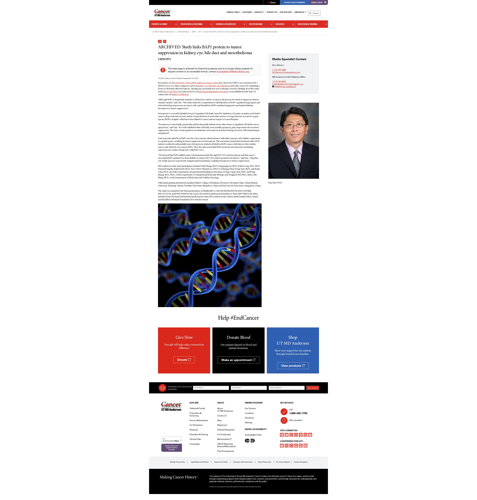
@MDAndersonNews (285, 86)
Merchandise (223, 439)
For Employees (224, 434)
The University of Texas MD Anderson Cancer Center (194, 83)
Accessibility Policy (253, 435)
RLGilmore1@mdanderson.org (286, 72)
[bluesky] (305, 435)
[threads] (310, 435)
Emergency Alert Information (243, 462)
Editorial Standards (225, 430)
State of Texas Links (264, 462)
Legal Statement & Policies (200, 462)
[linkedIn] (300, 435)
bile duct (212, 86)
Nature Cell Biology (180, 95)
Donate (182, 359)
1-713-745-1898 (279, 70)
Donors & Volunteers (226, 24)
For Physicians (255, 24)
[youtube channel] (291, 435)
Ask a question (296, 420)
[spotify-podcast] (286, 445)
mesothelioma (223, 86)
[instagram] (296, 435)
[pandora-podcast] (296, 445)
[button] (160, 40)
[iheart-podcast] (300, 445)
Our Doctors (285, 12)
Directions (249, 418)
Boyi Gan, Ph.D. (170, 92)
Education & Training (307, 24)
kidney (201, 86)
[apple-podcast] (281, 445)
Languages (299, 12)
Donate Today (317, 2)
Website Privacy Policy (177, 462)
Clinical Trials (233, 12)
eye (206, 86)
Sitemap (248, 422)
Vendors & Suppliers (300, 462)
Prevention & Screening (192, 24)
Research (280, 24)
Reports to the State (221, 462)
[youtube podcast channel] (291, 445)
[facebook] (281, 435)
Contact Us (272, 12)
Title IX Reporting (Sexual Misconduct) (226, 445)
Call (298, 411)
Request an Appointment (294, 2)
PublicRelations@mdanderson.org (287, 84)
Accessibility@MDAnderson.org (233, 71)
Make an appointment (237, 360)
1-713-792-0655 (279, 81)
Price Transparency (225, 451)
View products (291, 365)
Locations (249, 413)
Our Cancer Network (283, 462)
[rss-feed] (305, 445)
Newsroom (222, 425)
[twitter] (286, 435)
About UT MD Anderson (225, 409)
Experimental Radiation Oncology (213, 92)
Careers (258, 12)
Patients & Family (159, 24)
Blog (219, 420)
